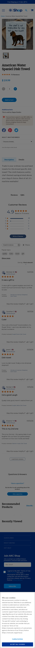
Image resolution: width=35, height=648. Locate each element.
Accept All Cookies (17, 644)
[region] (17, 620)
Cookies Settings (17, 639)
